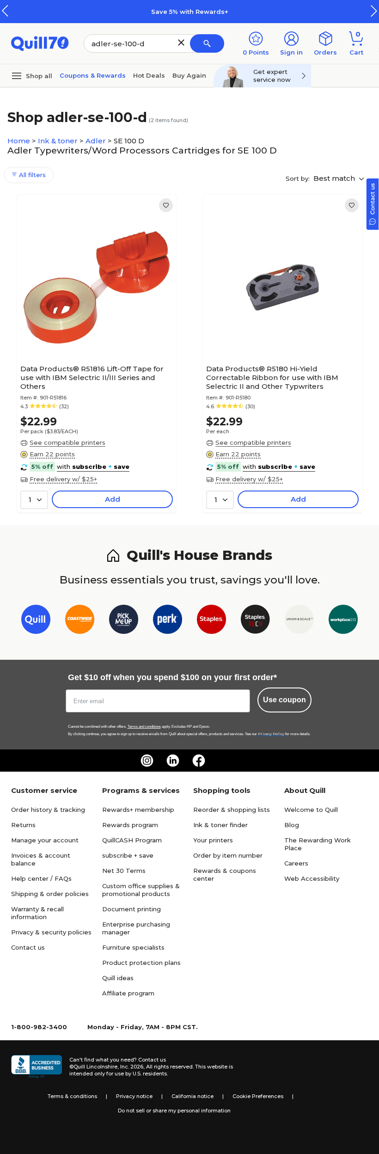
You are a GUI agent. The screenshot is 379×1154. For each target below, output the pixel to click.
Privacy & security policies (51, 932)
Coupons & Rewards (93, 75)
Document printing (131, 909)
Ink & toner (58, 140)
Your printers (213, 840)
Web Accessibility (311, 878)
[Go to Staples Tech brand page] (255, 621)
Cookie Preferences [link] (257, 1096)
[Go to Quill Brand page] (36, 621)
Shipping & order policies (50, 893)
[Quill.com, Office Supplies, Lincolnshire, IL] (36, 1066)
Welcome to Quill (311, 809)
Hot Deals (149, 75)
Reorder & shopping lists (231, 809)
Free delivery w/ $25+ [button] (63, 479)
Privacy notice (134, 1096)
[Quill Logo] (40, 42)
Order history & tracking (48, 809)
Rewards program (130, 825)
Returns (23, 825)
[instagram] (147, 760)
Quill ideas (118, 978)
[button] (374, 11)
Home (19, 140)
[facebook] (198, 760)
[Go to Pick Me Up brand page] (124, 621)
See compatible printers (67, 442)
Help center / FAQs (41, 878)
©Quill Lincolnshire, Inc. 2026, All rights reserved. (131, 1066)
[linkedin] (172, 760)
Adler (97, 140)
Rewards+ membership (138, 809)
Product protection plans (141, 962)
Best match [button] (335, 178)
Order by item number (228, 855)
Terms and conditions (144, 726)
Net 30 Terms (124, 870)
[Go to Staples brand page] (211, 621)
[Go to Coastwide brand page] (80, 621)
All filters (31, 174)
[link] (166, 205)
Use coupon (284, 700)
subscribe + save (127, 855)
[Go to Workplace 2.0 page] (343, 621)
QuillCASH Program (132, 840)
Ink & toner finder (220, 825)
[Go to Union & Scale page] (299, 621)
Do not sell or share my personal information (174, 1110)
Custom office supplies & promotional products (141, 889)
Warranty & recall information (37, 913)
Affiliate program (128, 993)
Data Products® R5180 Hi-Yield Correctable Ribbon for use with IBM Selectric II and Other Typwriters (272, 377)
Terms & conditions (72, 1096)
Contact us (28, 947)
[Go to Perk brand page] (168, 621)
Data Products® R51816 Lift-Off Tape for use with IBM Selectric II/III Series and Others (92, 377)
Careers (296, 863)
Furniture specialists (133, 947)
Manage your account (45, 840)
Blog (291, 825)
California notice (192, 1096)
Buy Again (189, 75)
